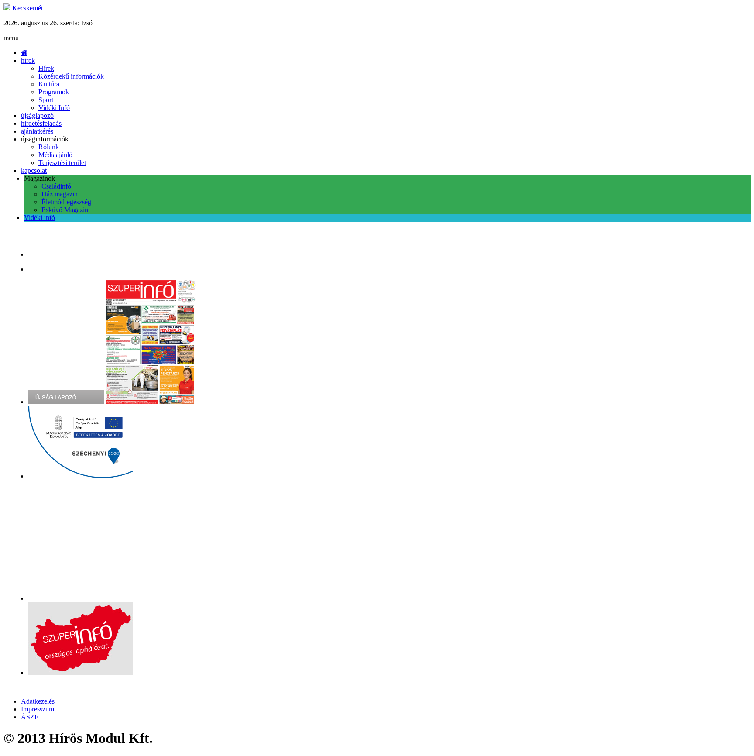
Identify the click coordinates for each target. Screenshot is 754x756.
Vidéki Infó (54, 107)
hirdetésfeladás (41, 123)
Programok (53, 92)
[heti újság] (151, 401)
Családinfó (56, 186)
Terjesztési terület (62, 162)
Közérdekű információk (71, 76)
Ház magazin (59, 194)
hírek (28, 60)
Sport (45, 99)
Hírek (46, 68)
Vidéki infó (39, 217)
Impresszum (37, 709)
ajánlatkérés (37, 131)
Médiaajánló (55, 154)
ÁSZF (29, 717)
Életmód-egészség (66, 202)
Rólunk (48, 147)
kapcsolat (34, 170)
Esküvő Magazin (64, 209)
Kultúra (48, 84)
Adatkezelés (38, 701)
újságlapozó (37, 115)
